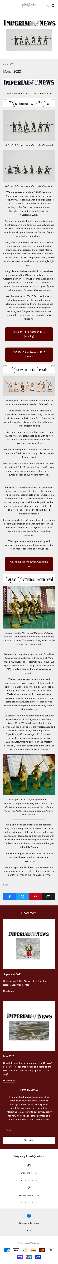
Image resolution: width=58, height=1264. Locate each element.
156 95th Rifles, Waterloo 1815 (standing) (29, 333)
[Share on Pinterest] (35, 896)
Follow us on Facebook (29, 1223)
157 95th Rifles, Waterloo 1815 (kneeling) (29, 354)
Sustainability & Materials (29, 1195)
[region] (29, 1169)
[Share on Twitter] (22, 896)
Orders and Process (29, 1173)
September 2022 (12, 974)
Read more (9, 991)
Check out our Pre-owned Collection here (29, 563)
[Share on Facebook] (9, 896)
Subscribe (29, 1140)
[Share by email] (48, 896)
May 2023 (8, 1056)
